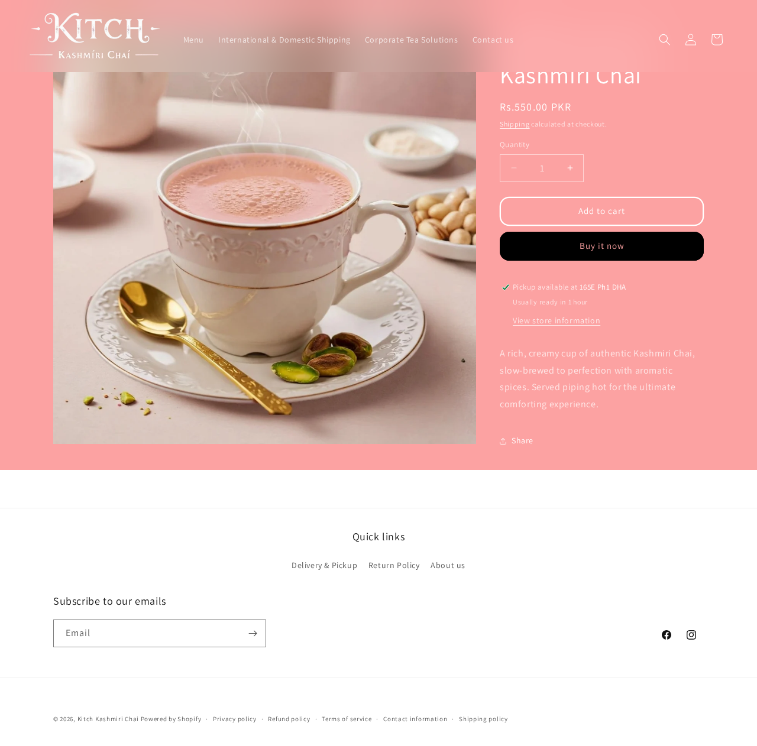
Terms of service (346, 719)
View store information (556, 320)
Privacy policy (235, 719)
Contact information (415, 719)
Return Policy (394, 565)
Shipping (515, 123)
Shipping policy (483, 719)
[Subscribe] (253, 633)
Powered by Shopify (171, 719)
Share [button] (522, 440)
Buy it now (602, 245)
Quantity (514, 145)
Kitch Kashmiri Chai (108, 719)
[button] (665, 40)
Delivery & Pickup (324, 565)
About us (448, 565)
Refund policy (289, 719)
